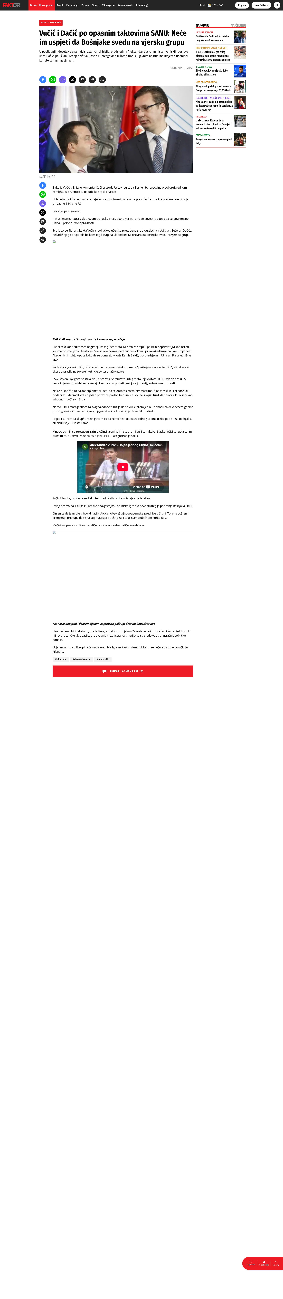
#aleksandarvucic (81, 659)
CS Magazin (108, 5)
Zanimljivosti (125, 5)
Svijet (60, 5)
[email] (82, 79)
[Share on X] (72, 79)
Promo (85, 5)
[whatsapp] (52, 79)
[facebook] (42, 79)
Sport (95, 5)
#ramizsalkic (103, 659)
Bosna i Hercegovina (41, 5)
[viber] (62, 79)
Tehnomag (142, 5)
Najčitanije (264, 1264)
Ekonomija (72, 5)
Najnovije (250, 1264)
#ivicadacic (60, 659)
